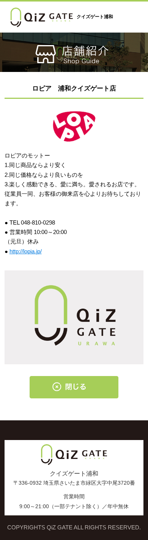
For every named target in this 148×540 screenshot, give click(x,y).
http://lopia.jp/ (25, 251)
